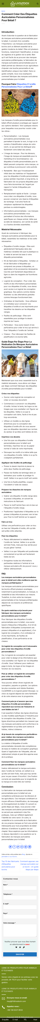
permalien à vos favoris (9, 856)
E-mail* (6, 904)
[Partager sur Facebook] (14, 847)
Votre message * (9, 923)
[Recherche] (37, 4)
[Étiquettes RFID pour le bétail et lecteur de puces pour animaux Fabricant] (20, 3)
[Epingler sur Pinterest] (26, 847)
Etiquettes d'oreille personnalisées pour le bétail (19, 85)
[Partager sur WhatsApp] (10, 847)
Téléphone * (7, 894)
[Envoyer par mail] (22, 847)
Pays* (5, 913)
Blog (3, 11)
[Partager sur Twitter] (18, 847)
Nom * (5, 885)
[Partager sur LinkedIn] (29, 847)
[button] (3, 3)
